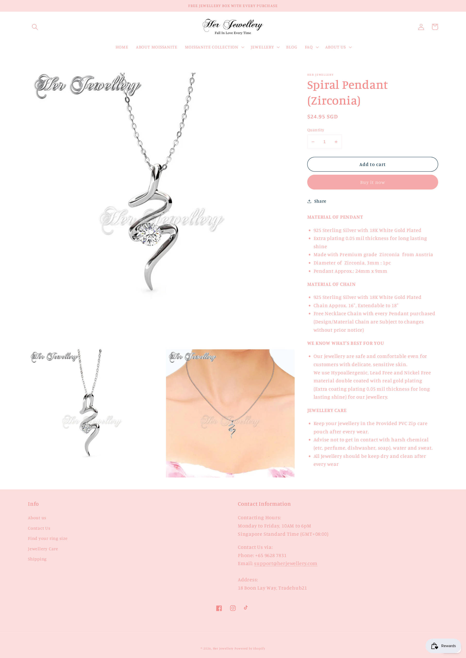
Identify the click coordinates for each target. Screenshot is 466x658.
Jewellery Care (43, 548)
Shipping (37, 558)
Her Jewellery (223, 648)
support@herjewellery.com (285, 563)
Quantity (315, 129)
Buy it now (372, 182)
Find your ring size (48, 538)
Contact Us (39, 528)
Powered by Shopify (249, 648)
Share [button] (320, 201)
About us (37, 517)
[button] (35, 27)
